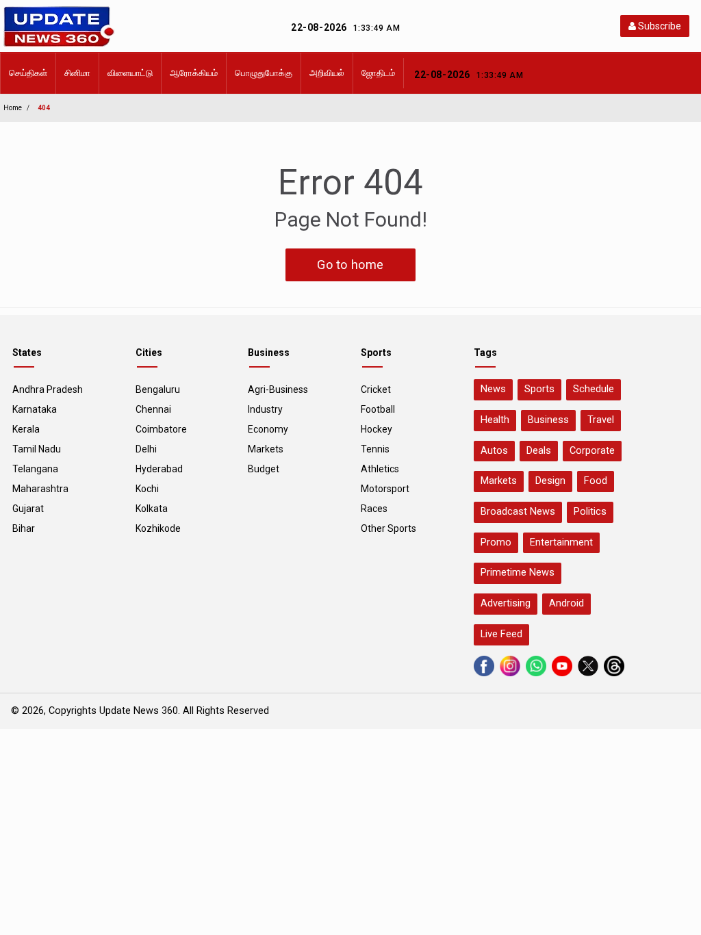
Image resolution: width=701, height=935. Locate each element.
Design (550, 481)
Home (12, 108)
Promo (496, 542)
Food (595, 481)
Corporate (592, 451)
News (493, 389)
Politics (590, 511)
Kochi (147, 488)
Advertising (506, 603)
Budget (263, 468)
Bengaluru (158, 389)
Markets (265, 449)
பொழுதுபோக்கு (263, 73)
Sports (539, 389)
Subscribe (658, 26)
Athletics (380, 468)
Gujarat (28, 508)
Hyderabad (159, 468)
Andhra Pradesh (47, 389)
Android (566, 603)
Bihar (23, 528)
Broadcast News (518, 511)
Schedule (593, 389)
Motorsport (385, 488)
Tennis (375, 449)
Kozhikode (158, 528)
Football (378, 409)
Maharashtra (40, 488)
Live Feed (501, 634)
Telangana (35, 468)
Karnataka (34, 409)
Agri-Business (278, 389)
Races (374, 508)
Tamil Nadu (36, 449)
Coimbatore (161, 429)
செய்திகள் (28, 73)
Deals (538, 451)
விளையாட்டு (130, 73)
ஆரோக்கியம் (194, 73)
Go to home (350, 264)
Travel (600, 420)
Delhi (146, 449)
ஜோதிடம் (378, 73)
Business (548, 420)
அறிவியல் (326, 73)
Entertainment (561, 542)
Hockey (376, 429)
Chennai (153, 409)
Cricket (376, 389)
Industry (265, 409)
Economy (268, 429)
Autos (494, 451)
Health (495, 420)
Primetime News (518, 572)
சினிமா (77, 73)
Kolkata (152, 508)
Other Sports (388, 528)
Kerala (26, 429)
